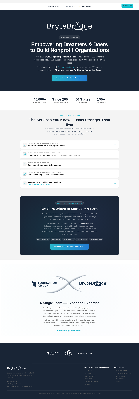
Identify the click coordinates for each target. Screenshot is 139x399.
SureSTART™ (89, 373)
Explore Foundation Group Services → (69, 78)
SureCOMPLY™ (90, 376)
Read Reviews (86, 7)
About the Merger (121, 370)
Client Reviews (120, 379)
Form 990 (88, 384)
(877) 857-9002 (54, 7)
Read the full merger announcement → (69, 331)
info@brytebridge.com (14, 384)
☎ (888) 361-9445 (12, 381)
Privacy (96, 393)
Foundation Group (66, 67)
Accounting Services (91, 381)
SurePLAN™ (89, 370)
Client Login (128, 5)
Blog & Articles (120, 376)
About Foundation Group (124, 373)
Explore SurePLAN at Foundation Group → (69, 246)
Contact (118, 381)
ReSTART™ (88, 379)
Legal (99, 393)
